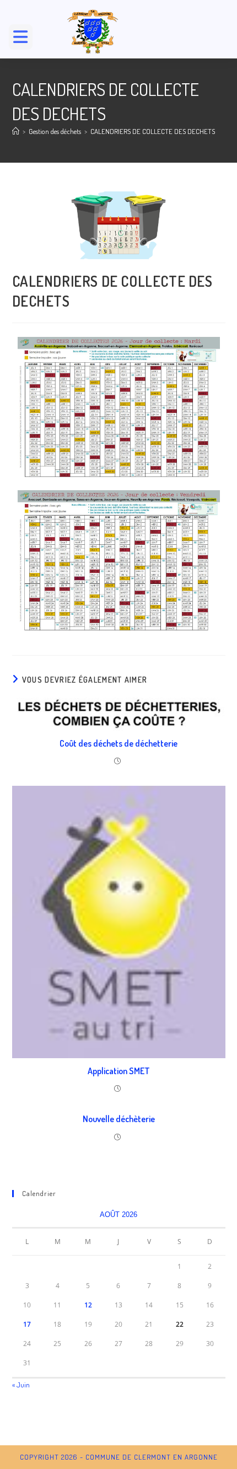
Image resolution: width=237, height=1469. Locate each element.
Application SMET (119, 1070)
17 (27, 1324)
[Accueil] (15, 131)
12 (88, 1305)
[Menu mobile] (25, 40)
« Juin (21, 1384)
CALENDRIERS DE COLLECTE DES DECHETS (152, 131)
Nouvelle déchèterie (119, 1118)
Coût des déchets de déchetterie (118, 743)
